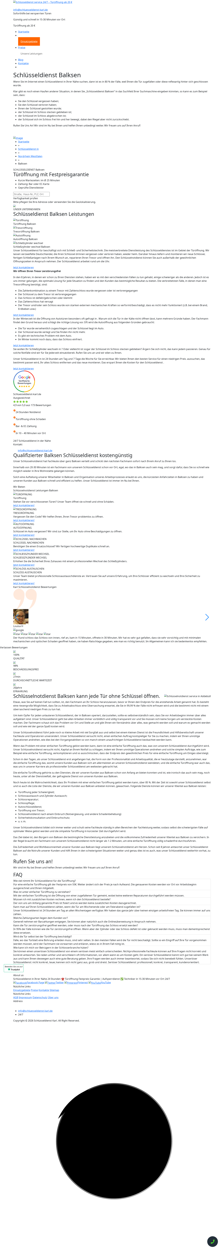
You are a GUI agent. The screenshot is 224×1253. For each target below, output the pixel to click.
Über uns (53, 997)
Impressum (25, 997)
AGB (15, 997)
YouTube (106, 982)
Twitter (60, 982)
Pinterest (82, 982)
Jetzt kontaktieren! (23, 505)
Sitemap (54, 990)
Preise (21, 47)
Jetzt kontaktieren (23, 267)
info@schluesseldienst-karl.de (30, 9)
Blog (20, 59)
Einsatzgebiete (29, 41)
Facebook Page (35, 982)
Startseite (23, 31)
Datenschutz (40, 997)
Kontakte (23, 63)
